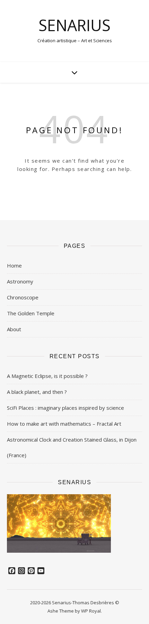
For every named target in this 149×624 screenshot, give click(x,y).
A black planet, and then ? (37, 391)
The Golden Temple (30, 313)
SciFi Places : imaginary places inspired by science (65, 407)
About (14, 329)
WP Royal (91, 611)
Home (14, 265)
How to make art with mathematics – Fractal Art (64, 423)
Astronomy (20, 281)
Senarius (74, 25)
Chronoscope (22, 297)
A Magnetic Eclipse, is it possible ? (47, 375)
